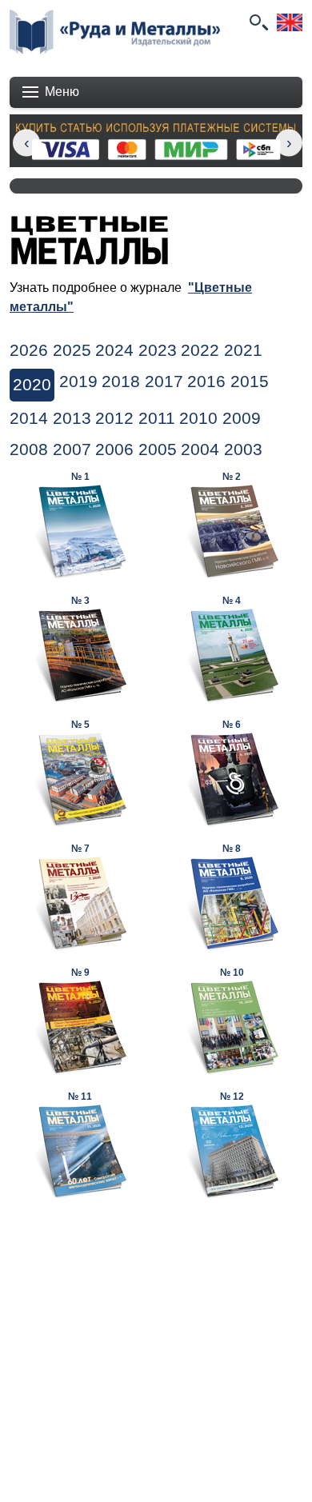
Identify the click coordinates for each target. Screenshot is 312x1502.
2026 (29, 350)
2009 (241, 418)
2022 (200, 350)
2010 (198, 418)
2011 (156, 418)
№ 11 (80, 1096)
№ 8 (231, 848)
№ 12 (232, 1096)
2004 (200, 449)
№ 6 (231, 724)
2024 (114, 350)
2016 (206, 381)
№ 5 (80, 724)
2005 (157, 449)
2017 (164, 381)
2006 (114, 449)
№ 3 (80, 600)
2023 (157, 350)
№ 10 (232, 972)
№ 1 (80, 476)
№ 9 (80, 972)
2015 (249, 381)
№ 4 (231, 600)
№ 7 (80, 848)
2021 (243, 350)
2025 (72, 350)
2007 (72, 449)
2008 (29, 449)
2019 (78, 381)
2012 (114, 418)
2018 (121, 381)
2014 (29, 418)
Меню (62, 91)
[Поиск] (257, 22)
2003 (243, 449)
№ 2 (231, 476)
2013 (72, 418)
